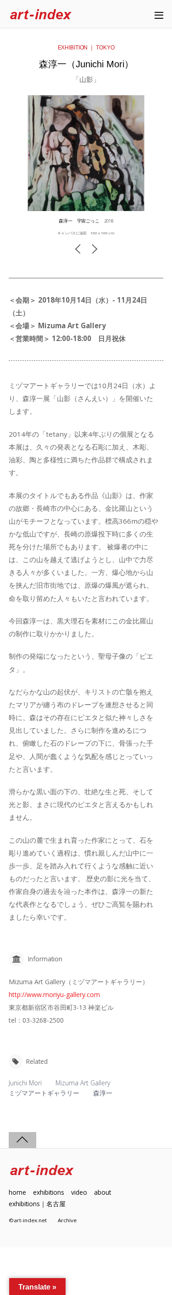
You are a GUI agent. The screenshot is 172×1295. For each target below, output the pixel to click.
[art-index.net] (41, 14)
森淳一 (102, 1093)
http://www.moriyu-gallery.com (54, 994)
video (79, 1192)
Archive (67, 1220)
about (102, 1192)
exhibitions (48, 1192)
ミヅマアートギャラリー (44, 1093)
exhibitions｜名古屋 (37, 1203)
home (17, 1192)
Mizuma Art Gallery (82, 1082)
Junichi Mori (25, 1082)
